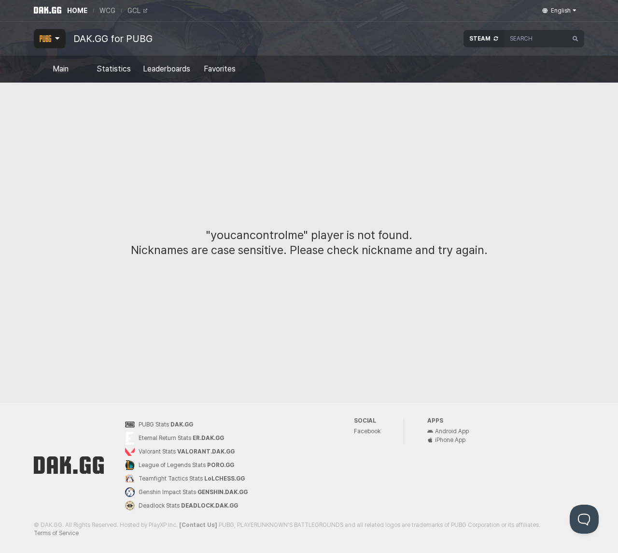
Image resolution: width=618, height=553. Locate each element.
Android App (452, 431)
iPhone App (450, 440)
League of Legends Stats (186, 465)
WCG (107, 10)
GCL (133, 10)
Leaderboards (166, 69)
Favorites (220, 69)
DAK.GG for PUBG (113, 38)
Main (61, 69)
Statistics (114, 69)
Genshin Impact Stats (193, 492)
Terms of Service (56, 533)
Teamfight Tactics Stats (192, 478)
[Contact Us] (198, 525)
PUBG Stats (166, 424)
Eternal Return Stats (181, 438)
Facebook (367, 431)
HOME (77, 10)
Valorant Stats (187, 451)
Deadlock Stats (188, 505)
